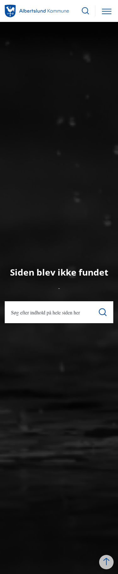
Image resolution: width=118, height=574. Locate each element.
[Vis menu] (106, 11)
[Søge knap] (85, 11)
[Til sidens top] (106, 562)
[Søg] (103, 312)
